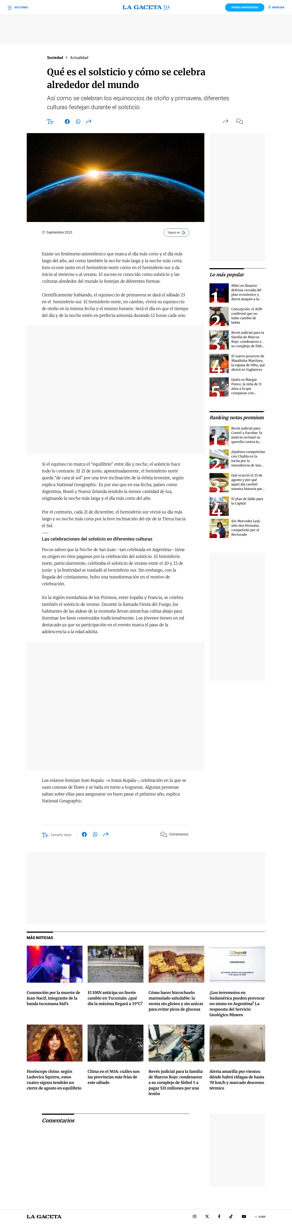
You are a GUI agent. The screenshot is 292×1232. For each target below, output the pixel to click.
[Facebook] (219, 1217)
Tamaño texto (60, 835)
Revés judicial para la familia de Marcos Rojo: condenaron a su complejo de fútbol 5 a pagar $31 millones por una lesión (248, 346)
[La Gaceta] (146, 7)
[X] (207, 1217)
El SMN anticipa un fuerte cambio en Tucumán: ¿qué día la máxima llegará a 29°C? (115, 998)
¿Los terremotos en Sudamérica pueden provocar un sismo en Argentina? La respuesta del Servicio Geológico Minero (237, 1003)
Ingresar (278, 7)
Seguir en (174, 232)
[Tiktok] (231, 1217)
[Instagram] (194, 1217)
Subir (261, 1216)
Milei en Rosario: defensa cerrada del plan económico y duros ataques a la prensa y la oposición (247, 295)
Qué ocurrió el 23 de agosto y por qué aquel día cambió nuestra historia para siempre (247, 484)
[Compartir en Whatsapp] (78, 122)
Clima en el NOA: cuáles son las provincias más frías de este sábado (114, 1077)
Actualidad (79, 57)
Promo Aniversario (245, 7)
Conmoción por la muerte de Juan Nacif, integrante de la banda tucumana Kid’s (53, 998)
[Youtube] (244, 1217)
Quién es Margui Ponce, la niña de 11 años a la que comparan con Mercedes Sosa (246, 389)
